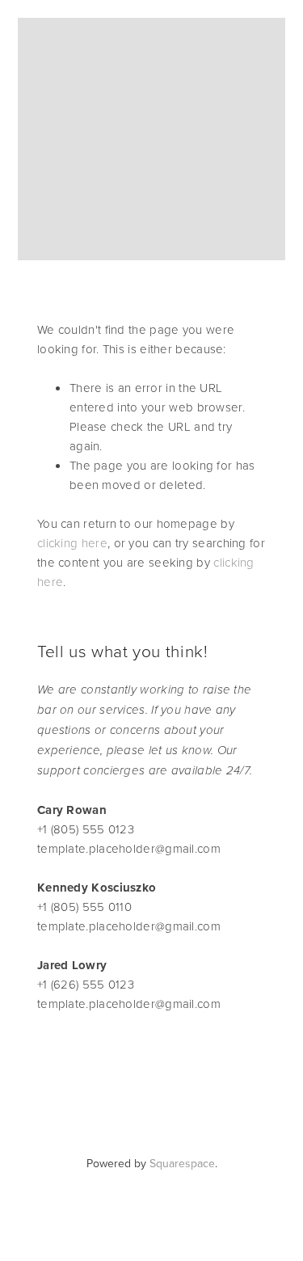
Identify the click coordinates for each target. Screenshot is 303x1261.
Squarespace (182, 1163)
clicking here (72, 542)
